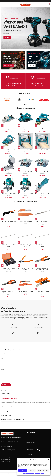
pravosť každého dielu (23, 317)
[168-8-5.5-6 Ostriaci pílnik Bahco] (42, 236)
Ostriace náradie (8, 247)
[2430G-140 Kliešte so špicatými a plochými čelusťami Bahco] (8, 282)
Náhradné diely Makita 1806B (9, 128)
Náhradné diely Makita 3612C (25, 193)
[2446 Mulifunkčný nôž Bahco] (25, 282)
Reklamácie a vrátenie (5, 454)
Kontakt (28, 437)
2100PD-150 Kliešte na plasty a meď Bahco (25, 268)
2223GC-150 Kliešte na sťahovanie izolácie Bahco (42, 268)
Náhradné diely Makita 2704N (42, 172)
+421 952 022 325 (12, 1)
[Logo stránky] (25, 4)
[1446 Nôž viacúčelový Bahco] (25, 212)
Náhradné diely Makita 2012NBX (42, 150)
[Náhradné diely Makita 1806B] (8, 119)
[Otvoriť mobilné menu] (1, 4)
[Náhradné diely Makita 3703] (42, 185)
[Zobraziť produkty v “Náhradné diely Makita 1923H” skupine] (2, 147)
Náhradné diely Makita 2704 (26, 172)
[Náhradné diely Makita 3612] (8, 185)
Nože (25, 223)
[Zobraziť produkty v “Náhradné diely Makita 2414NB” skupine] (2, 169)
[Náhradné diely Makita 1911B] (25, 119)
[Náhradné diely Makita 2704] (25, 163)
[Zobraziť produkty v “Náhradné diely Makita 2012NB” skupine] (19, 147)
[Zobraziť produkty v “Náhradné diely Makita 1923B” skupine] (36, 125)
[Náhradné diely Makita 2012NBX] (42, 141)
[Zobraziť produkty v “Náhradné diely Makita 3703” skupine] (36, 191)
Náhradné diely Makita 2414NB (8, 172)
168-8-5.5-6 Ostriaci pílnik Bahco (42, 245)
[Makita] (44, 99)
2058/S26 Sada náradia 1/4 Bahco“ (9, 268)
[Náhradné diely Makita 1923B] (42, 119)
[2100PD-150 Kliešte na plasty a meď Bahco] (25, 259)
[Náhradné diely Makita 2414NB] (8, 163)
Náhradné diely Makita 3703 (42, 193)
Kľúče (9, 224)
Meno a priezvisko (5, 353)
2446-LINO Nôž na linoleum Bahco (42, 292)
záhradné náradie (11, 318)
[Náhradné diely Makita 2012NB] (25, 141)
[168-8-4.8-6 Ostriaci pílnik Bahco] (25, 236)
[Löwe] (32, 99)
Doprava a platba (4, 452)
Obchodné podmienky (5, 459)
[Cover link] (13, 60)
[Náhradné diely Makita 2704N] (42, 163)
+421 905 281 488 (4, 1)
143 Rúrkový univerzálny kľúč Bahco (9, 222)
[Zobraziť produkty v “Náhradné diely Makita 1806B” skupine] (2, 125)
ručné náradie (41, 317)
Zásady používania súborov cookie (28, 473)
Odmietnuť (32, 470)
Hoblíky (8, 129)
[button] (48, 459)
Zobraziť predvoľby (43, 470)
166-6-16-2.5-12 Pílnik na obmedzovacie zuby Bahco (42, 222)
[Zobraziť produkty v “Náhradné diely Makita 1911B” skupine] (19, 125)
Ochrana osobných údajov (39, 473)
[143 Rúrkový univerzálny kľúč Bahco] (8, 212)
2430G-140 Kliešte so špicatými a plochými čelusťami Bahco (8, 292)
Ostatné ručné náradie (42, 224)
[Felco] (19, 99)
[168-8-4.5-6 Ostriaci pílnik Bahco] (8, 236)
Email (2, 358)
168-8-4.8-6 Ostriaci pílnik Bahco (25, 245)
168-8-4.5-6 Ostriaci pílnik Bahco (8, 245)
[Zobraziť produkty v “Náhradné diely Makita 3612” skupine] (2, 191)
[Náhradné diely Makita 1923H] (8, 141)
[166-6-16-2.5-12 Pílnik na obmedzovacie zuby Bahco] (42, 212)
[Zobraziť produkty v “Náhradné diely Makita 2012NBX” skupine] (36, 147)
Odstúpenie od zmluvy (5, 457)
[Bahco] (7, 99)
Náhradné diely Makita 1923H (9, 150)
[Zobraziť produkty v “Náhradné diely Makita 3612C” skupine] (19, 191)
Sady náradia (8, 271)
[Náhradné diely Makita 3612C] (25, 185)
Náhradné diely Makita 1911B (25, 128)
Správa (2, 369)
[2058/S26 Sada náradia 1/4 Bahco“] (8, 259)
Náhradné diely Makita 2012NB (25, 150)
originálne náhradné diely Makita (16, 314)
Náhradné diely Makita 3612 (9, 193)
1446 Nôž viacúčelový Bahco (25, 221)
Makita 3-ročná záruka (31, 442)
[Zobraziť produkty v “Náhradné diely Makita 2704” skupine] (19, 169)
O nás (28, 435)
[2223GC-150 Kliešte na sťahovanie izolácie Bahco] (42, 259)
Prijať (22, 470)
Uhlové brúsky (9, 173)
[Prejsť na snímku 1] (24, 104)
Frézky (8, 195)
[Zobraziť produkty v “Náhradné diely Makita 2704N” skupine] (36, 169)
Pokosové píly (25, 173)
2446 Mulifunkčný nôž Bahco (26, 291)
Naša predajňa (29, 440)
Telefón (2, 363)
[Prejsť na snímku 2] (25, 104)
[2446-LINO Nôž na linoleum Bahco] (42, 282)
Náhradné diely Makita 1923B (42, 128)
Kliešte (25, 271)
